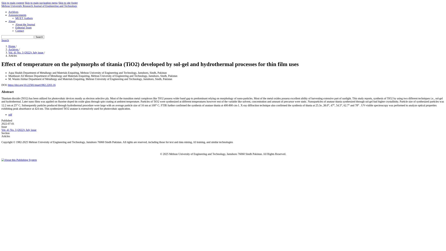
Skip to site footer (68, 2)
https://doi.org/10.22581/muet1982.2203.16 (32, 84)
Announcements (17, 15)
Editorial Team (23, 27)
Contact (19, 30)
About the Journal (25, 24)
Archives (13, 11)
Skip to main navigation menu (41, 2)
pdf (10, 114)
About (11, 21)
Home (12, 46)
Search (39, 37)
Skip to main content (12, 2)
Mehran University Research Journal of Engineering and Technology (39, 6)
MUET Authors (24, 18)
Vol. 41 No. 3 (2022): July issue (26, 52)
